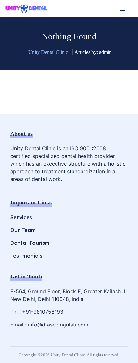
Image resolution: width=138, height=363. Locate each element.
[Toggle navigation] (124, 8)
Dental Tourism (29, 243)
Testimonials (26, 255)
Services (21, 217)
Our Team (23, 230)
